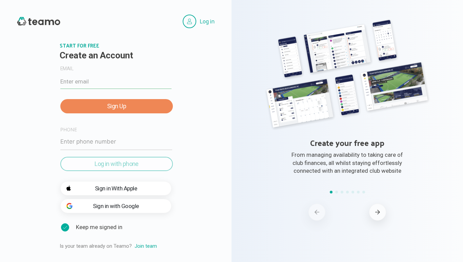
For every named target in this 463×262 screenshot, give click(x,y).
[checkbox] (65, 227)
